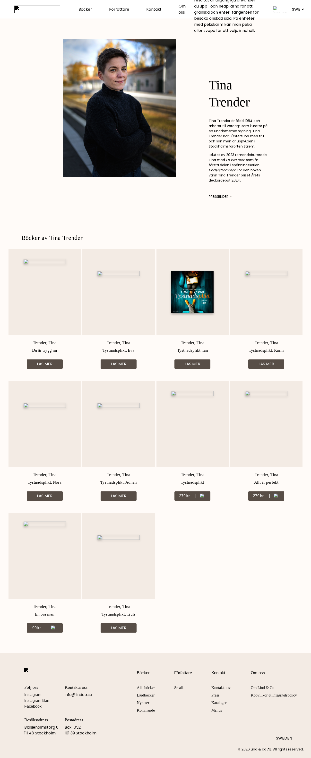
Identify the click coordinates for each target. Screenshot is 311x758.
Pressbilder (218, 196)
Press (215, 695)
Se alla (179, 688)
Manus (216, 710)
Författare (119, 9)
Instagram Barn (37, 700)
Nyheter (143, 703)
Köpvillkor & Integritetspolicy (274, 695)
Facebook (33, 706)
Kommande (146, 710)
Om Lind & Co (262, 688)
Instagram (32, 695)
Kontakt (154, 9)
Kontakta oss (221, 688)
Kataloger (218, 703)
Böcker (85, 9)
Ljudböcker (146, 695)
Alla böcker (146, 688)
